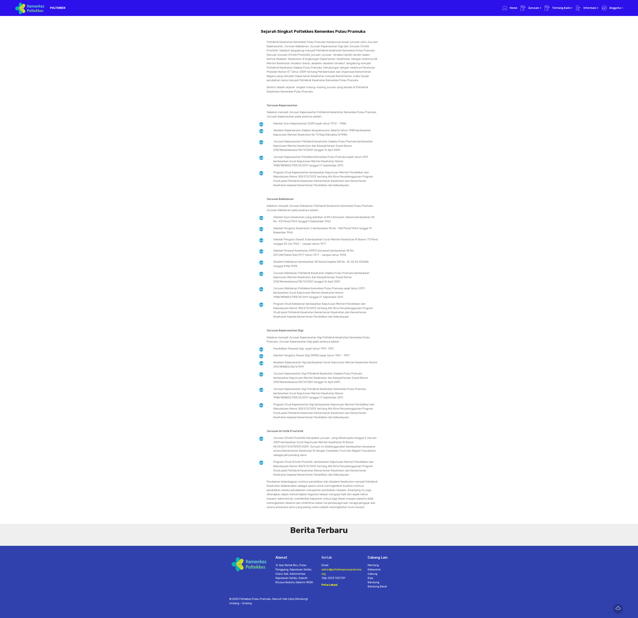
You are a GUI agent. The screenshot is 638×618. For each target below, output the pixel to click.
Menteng (373, 565)
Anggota (615, 7)
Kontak (326, 557)
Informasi (589, 7)
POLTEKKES (57, 7)
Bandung (373, 582)
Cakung (372, 573)
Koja (370, 578)
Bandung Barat (377, 586)
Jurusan (533, 7)
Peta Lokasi (329, 584)
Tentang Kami (560, 7)
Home (513, 7)
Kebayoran (374, 569)
